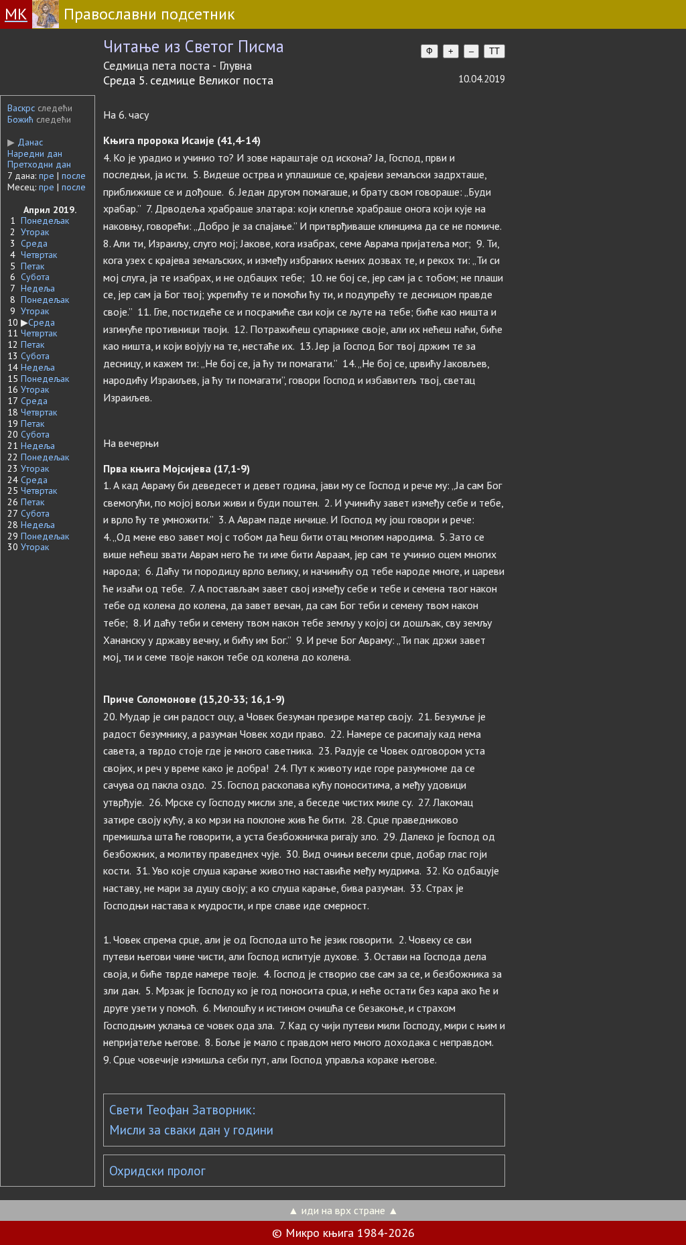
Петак (32, 266)
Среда (34, 243)
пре (46, 176)
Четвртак (39, 255)
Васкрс (21, 108)
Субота (35, 277)
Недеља (38, 288)
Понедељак (45, 220)
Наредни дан (34, 153)
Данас (25, 142)
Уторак (35, 232)
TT (494, 51)
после (74, 176)
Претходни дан (39, 164)
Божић (20, 119)
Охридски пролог (157, 1171)
